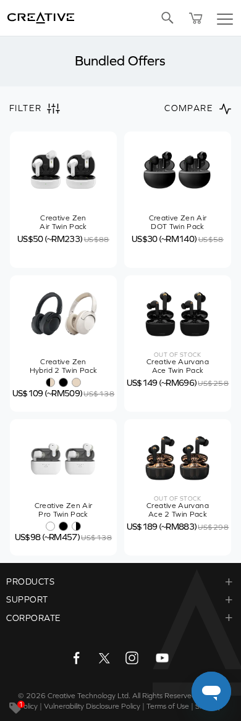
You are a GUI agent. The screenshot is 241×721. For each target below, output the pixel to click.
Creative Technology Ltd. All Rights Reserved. (123, 695)
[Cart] (195, 18)
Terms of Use (167, 706)
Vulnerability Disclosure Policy (92, 706)
